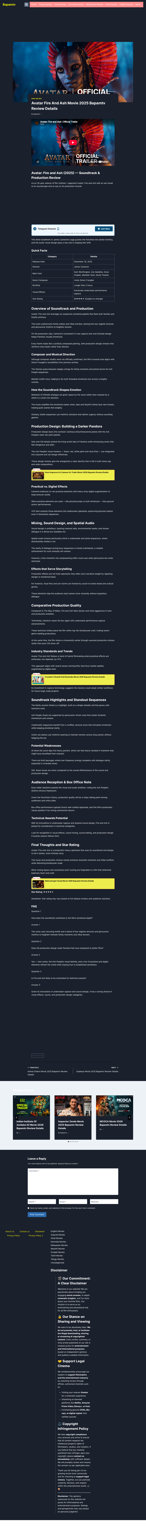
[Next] (129, 1117)
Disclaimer (40, 1231)
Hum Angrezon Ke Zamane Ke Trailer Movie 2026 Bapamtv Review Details (76, 472)
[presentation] (31, 1105)
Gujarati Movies (58, 1235)
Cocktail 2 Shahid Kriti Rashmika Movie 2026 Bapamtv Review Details (75, 677)
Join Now (105, 229)
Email (63, 1202)
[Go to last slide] (16, 1117)
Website (94, 1202)
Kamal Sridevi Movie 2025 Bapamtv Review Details (47, 1071)
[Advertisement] (73, 25)
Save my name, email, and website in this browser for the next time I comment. (63, 1208)
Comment (34, 1171)
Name (32, 1202)
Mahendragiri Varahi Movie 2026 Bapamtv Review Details (69, 881)
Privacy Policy (13, 1235)
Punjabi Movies (58, 1252)
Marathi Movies (58, 1249)
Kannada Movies (76, 4)
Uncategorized (57, 1263)
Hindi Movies (111, 4)
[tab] (68, 1141)
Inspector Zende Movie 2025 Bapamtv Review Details (71, 1125)
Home (33, 4)
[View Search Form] (26, 5)
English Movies (126, 4)
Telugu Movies (45, 4)
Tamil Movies (60, 4)
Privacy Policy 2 (36, 1235)
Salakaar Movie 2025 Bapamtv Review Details (97, 1070)
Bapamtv (37, 114)
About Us (9, 1231)
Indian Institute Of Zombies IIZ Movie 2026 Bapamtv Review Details (30, 1125)
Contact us (25, 1231)
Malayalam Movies (94, 4)
